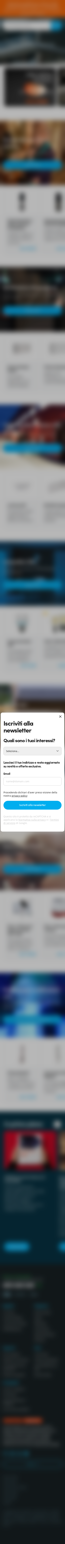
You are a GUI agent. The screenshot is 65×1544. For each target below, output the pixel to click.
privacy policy (19, 795)
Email (6, 773)
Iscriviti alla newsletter (32, 805)
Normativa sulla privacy (32, 819)
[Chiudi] (60, 716)
